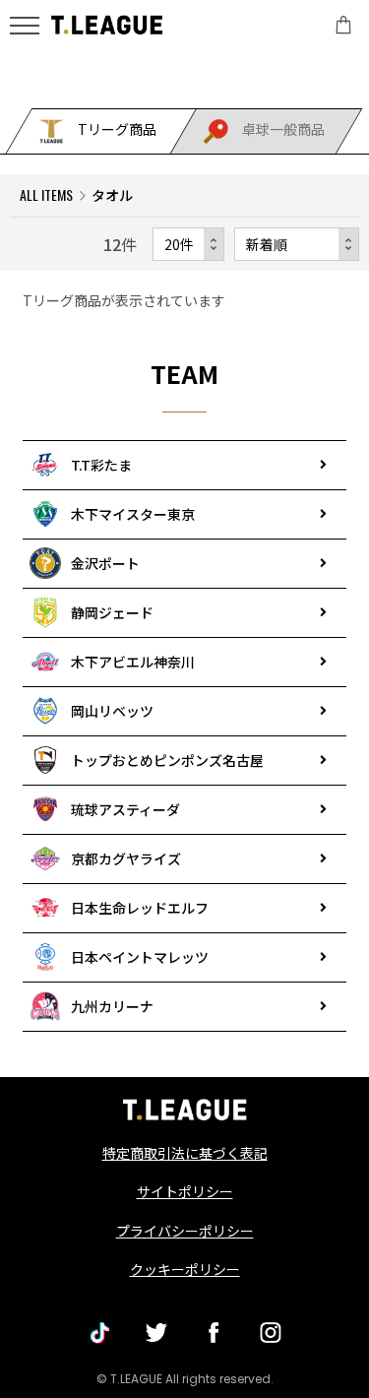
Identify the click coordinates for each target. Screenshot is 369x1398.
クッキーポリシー (185, 1269)
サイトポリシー (185, 1191)
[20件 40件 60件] (188, 244)
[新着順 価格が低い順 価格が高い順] (296, 244)
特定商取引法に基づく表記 (185, 1153)
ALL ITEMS (46, 194)
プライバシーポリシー (185, 1230)
